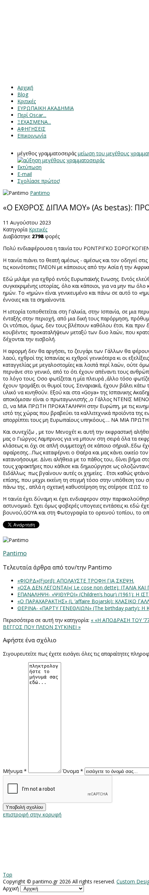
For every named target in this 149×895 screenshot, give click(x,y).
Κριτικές (38, 229)
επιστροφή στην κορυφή (32, 814)
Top (7, 874)
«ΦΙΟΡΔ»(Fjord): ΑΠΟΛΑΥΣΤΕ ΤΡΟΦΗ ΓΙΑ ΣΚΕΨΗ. (75, 580)
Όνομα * (73, 771)
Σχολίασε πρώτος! (38, 180)
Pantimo (40, 192)
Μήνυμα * (15, 771)
